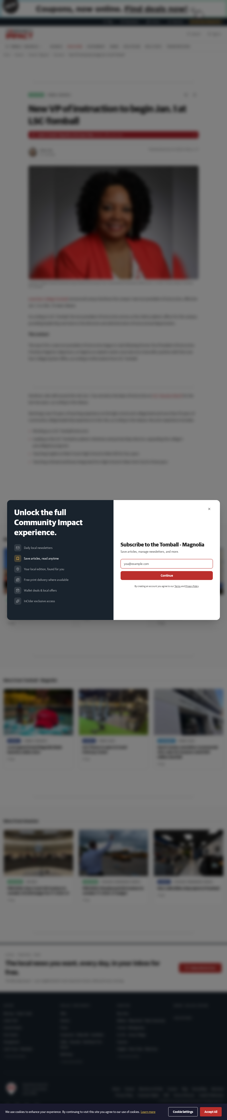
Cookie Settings (183, 1112)
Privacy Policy (191, 586)
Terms (177, 586)
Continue (167, 575)
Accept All (210, 1112)
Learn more (148, 1112)
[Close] (209, 508)
